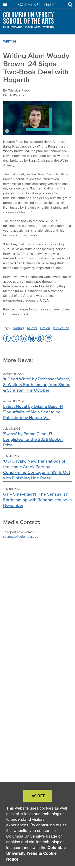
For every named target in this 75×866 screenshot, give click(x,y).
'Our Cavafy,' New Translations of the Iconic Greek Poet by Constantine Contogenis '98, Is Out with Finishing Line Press (36, 469)
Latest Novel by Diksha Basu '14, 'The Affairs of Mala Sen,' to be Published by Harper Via (34, 411)
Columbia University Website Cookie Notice (36, 853)
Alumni (32, 328)
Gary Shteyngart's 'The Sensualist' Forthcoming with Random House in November (37, 499)
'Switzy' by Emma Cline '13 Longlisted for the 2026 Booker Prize (33, 439)
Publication (61, 328)
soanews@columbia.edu (20, 536)
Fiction (45, 328)
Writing (9, 41)
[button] (5, 4)
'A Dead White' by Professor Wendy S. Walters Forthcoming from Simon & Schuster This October (36, 384)
